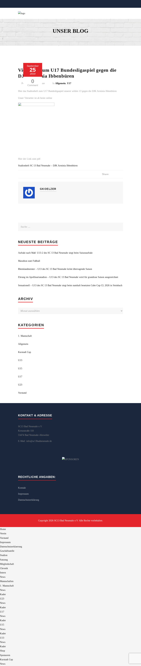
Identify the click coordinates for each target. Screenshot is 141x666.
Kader (3, 594)
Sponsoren (5, 655)
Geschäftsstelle (7, 551)
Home (3, 529)
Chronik (4, 568)
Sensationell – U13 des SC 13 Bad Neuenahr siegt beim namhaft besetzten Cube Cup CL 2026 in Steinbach (70, 285)
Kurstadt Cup (24, 352)
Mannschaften (6, 581)
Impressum (23, 494)
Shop (2, 650)
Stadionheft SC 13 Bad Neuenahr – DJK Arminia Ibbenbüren (48, 165)
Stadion (3, 555)
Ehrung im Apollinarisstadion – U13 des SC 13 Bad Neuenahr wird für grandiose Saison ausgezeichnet (68, 277)
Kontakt (22, 488)
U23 (20, 384)
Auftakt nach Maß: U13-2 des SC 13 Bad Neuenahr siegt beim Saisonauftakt (55, 253)
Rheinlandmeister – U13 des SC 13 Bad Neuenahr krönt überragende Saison (55, 269)
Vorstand (22, 393)
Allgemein (60, 83)
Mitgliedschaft (7, 564)
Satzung (4, 559)
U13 (20, 360)
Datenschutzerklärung (28, 500)
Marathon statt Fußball (29, 261)
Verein (3, 533)
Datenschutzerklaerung (11, 546)
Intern (3, 572)
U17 (69, 83)
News (2, 577)
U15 (20, 368)
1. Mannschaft (25, 336)
